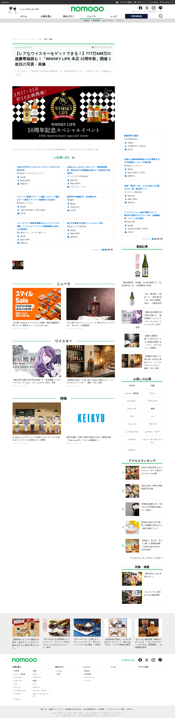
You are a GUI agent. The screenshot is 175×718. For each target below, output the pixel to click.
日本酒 (16, 671)
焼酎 (34, 671)
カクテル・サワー (39, 690)
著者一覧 (44, 709)
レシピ (114, 16)
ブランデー (37, 677)
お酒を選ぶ (46, 16)
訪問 (58, 674)
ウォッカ (17, 687)
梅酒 (34, 681)
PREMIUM (136, 16)
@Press (129, 709)
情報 (63, 398)
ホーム (23, 16)
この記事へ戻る (63, 157)
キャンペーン (108, 21)
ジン (34, 684)
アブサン (17, 699)
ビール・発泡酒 (19, 674)
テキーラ (36, 687)
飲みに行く (68, 16)
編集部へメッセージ (56, 709)
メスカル (17, 694)
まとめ (59, 671)
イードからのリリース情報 (116, 709)
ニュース (91, 16)
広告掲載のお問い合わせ (73, 709)
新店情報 (96, 21)
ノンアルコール (19, 690)
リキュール (18, 681)
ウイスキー (63, 341)
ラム (15, 684)
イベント (120, 21)
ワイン (35, 674)
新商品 (86, 21)
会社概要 (101, 709)
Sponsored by (96, 249)
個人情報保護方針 (90, 709)
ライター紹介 (143, 667)
